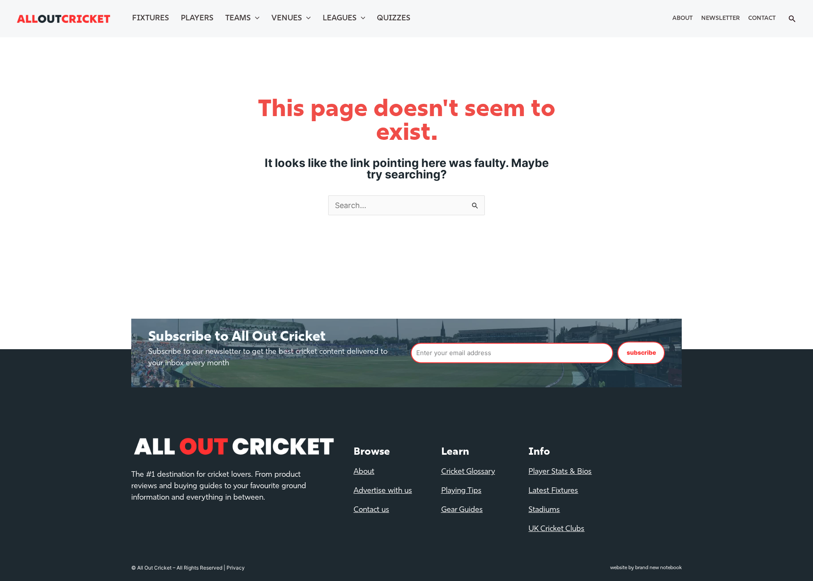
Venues (286, 18)
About (682, 18)
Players (197, 18)
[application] (255, 18)
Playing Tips (461, 491)
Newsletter (720, 18)
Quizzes (393, 18)
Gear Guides (462, 510)
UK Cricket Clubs (556, 529)
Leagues (340, 18)
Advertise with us (383, 491)
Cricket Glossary (468, 472)
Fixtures (150, 18)
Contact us (371, 510)
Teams (238, 18)
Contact (762, 18)
